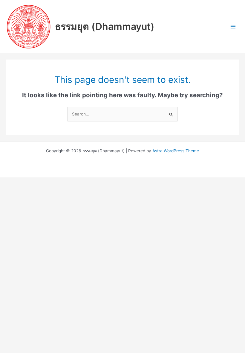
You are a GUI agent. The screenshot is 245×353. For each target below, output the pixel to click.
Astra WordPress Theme (175, 150)
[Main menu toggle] (233, 26)
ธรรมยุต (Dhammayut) (104, 26)
